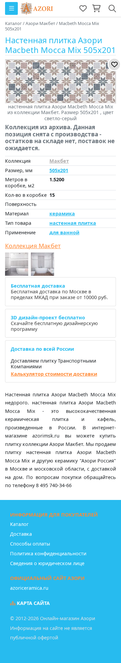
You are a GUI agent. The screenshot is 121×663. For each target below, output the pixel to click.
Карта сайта (32, 603)
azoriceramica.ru (29, 588)
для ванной (64, 232)
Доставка (21, 534)
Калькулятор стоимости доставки (54, 374)
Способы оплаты (30, 543)
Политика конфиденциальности (48, 553)
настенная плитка (72, 223)
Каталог (19, 524)
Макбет (59, 161)
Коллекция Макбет (33, 246)
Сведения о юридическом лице (47, 563)
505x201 (58, 170)
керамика (62, 213)
